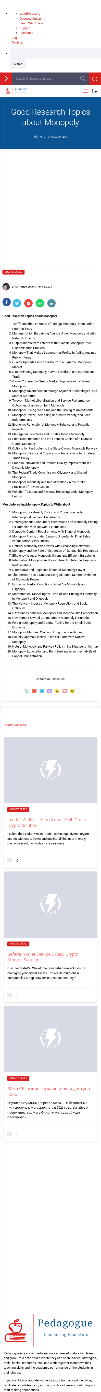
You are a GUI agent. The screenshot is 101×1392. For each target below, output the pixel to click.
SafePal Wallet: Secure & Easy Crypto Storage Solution (42, 957)
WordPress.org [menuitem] (30, 13)
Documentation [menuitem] (30, 18)
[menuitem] (55, 59)
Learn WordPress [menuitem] (32, 23)
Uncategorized (13, 272)
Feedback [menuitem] (26, 33)
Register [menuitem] (17, 42)
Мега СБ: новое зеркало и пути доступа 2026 (48, 1091)
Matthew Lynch (25, 286)
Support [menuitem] (25, 28)
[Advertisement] (50, 201)
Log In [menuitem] (16, 38)
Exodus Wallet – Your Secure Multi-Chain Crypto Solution (46, 822)
